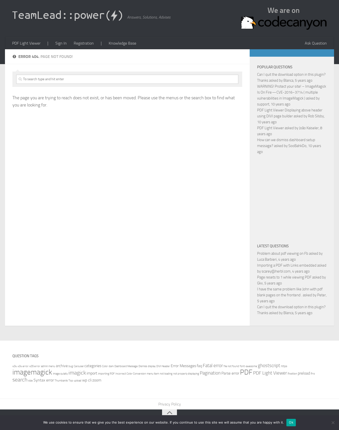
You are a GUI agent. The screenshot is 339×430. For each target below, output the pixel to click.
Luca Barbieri (267, 259)
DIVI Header (163, 366)
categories (92, 365)
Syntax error (44, 380)
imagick (77, 372)
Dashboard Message (126, 366)
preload (304, 373)
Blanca (288, 80)
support (263, 104)
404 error (23, 366)
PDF (246, 372)
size (30, 380)
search (20, 379)
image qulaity (60, 373)
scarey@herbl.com (276, 271)
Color (105, 366)
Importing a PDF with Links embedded (286, 265)
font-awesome (248, 366)
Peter (321, 295)
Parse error (230, 373)
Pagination (210, 373)
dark (111, 366)
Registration (84, 43)
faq (199, 365)
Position (292, 373)
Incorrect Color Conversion (130, 373)
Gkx (260, 283)
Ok (291, 422)
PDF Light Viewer (26, 43)
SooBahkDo (297, 146)
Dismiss (142, 366)
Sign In (61, 43)
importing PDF (106, 373)
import (92, 373)
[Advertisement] (298, 198)
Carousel (79, 366)
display (152, 366)
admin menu (48, 366)
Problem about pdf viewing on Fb (282, 253)
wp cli (87, 380)
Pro (313, 373)
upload (77, 380)
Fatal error (213, 365)
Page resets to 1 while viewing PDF (284, 277)
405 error (34, 366)
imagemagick (32, 372)
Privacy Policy (169, 404)
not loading (166, 373)
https (284, 366)
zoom (96, 380)
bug (70, 366)
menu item (153, 373)
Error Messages (183, 365)
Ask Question (316, 43)
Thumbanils (61, 380)
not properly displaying (186, 373)
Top (70, 380)
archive (62, 365)
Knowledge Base (122, 43)
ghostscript (269, 365)
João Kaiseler (309, 128)
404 (14, 366)
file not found (231, 366)
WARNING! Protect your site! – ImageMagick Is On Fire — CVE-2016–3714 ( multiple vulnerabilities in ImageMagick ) (291, 92)
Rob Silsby (316, 116)
